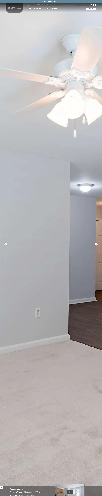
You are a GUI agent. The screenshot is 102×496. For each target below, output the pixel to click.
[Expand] (97, 483)
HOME (29, 9)
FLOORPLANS (37, 9)
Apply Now (91, 8)
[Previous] (5, 244)
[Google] (93, 5)
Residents (79, 5)
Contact (87, 5)
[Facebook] (91, 5)
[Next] (96, 244)
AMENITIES (55, 9)
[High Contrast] (1, 487)
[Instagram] (95, 5)
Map (47, 9)
